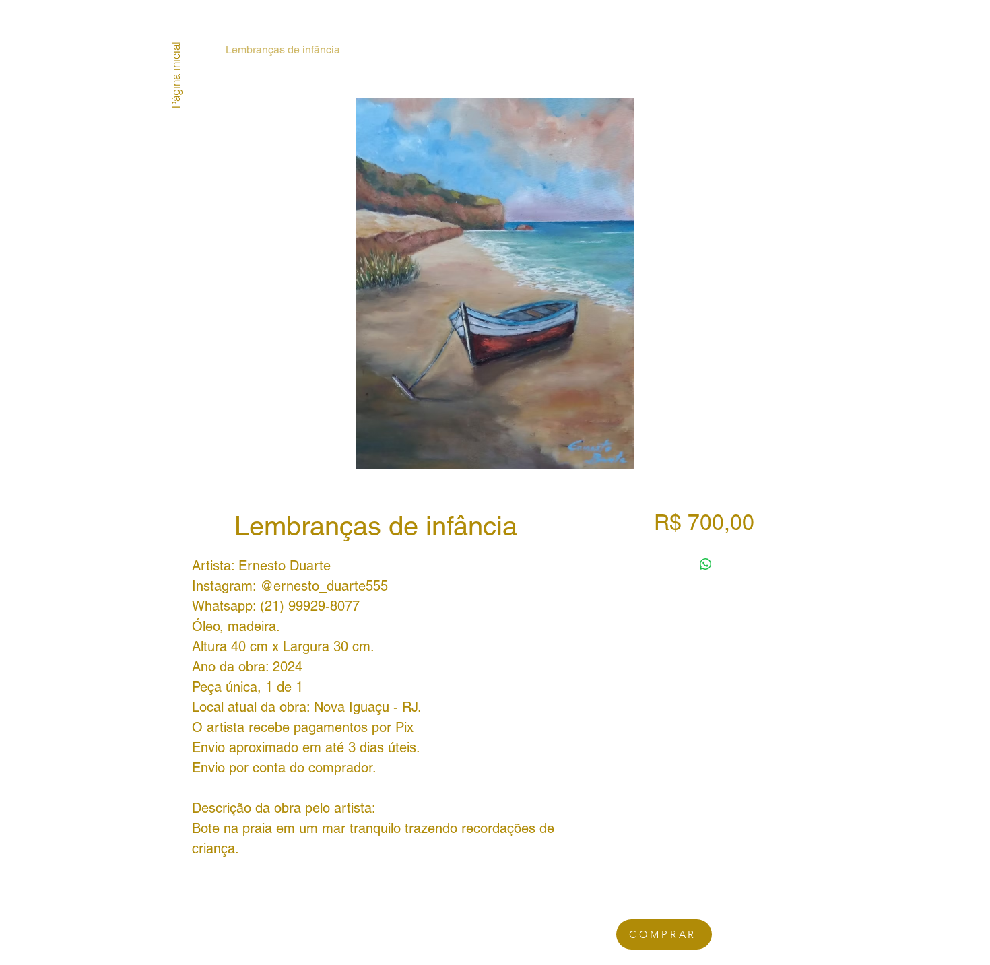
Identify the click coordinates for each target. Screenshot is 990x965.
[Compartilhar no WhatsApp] (706, 564)
